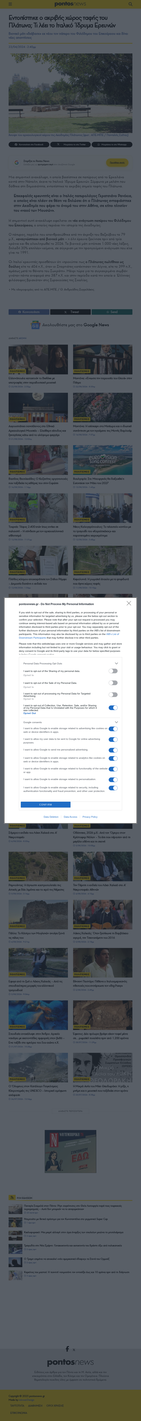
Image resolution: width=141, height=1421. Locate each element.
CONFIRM (45, 804)
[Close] (130, 604)
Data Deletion (51, 816)
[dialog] (70, 710)
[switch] (113, 671)
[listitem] (70, 663)
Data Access (70, 816)
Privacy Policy (90, 816)
